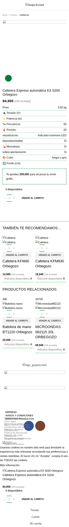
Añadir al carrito (33, 198)
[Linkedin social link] (17, 208)
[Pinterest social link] (13, 208)
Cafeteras (24, 15)
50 (64, 124)
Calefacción (10, 436)
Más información (10, 465)
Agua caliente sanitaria (16, 424)
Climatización (11, 430)
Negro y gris (59, 157)
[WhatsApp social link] (21, 208)
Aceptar (27, 465)
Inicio (5, 15)
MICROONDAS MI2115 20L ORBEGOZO (48, 332)
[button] (17, 255)
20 (64, 129)
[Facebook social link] (5, 208)
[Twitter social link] (9, 208)
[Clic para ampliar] (8, 78)
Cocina (13, 15)
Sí (65, 146)
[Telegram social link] (24, 208)
